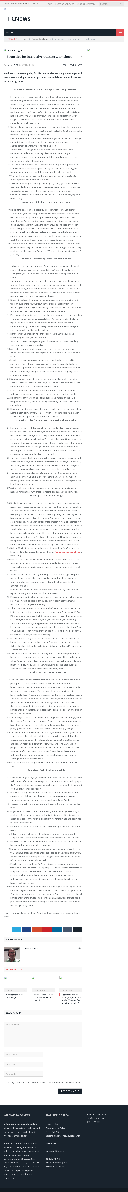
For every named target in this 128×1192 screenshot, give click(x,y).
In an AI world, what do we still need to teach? (44, 997)
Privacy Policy (52, 1124)
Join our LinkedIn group (56, 1162)
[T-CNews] (17, 18)
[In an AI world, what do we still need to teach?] (43, 983)
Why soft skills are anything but (15, 996)
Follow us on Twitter (55, 1166)
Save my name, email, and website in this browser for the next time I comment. (43, 1082)
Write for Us (51, 1143)
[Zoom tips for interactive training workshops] (43, 50)
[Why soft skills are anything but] (15, 983)
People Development (72, 65)
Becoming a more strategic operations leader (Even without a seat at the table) (72, 999)
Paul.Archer (12, 65)
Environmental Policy (55, 1128)
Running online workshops (67, 551)
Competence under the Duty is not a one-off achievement (22, 3)
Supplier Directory (86, 3)
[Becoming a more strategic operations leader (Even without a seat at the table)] (71, 983)
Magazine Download (55, 1151)
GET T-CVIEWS (52, 1131)
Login (49, 3)
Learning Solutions (64, 3)
